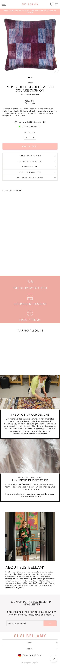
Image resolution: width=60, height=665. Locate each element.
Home (29, 82)
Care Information (30, 172)
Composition (30, 167)
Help (29, 649)
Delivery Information (30, 178)
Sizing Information (30, 161)
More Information (30, 156)
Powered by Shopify (30, 663)
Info (29, 643)
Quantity (30, 133)
